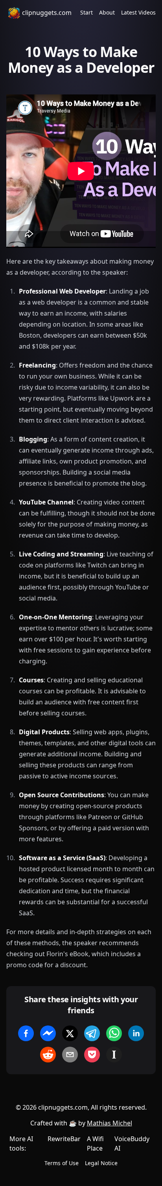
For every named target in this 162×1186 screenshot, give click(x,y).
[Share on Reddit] (48, 1054)
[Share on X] (70, 1033)
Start (86, 12)
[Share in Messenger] (48, 1033)
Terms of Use (61, 1163)
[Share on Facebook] (26, 1033)
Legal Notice (101, 1163)
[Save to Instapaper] (114, 1054)
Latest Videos (138, 12)
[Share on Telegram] (92, 1033)
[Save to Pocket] (92, 1054)
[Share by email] (70, 1054)
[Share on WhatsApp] (114, 1033)
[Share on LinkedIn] (136, 1033)
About (107, 12)
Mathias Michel (109, 1123)
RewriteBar (64, 1138)
